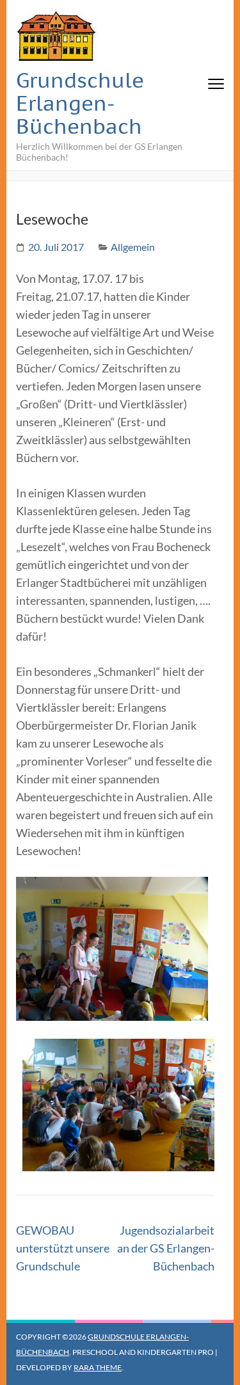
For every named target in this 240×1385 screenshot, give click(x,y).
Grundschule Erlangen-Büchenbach (80, 103)
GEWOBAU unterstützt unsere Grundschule (62, 1248)
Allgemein (133, 247)
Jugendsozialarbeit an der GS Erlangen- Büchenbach (165, 1248)
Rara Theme (98, 1367)
